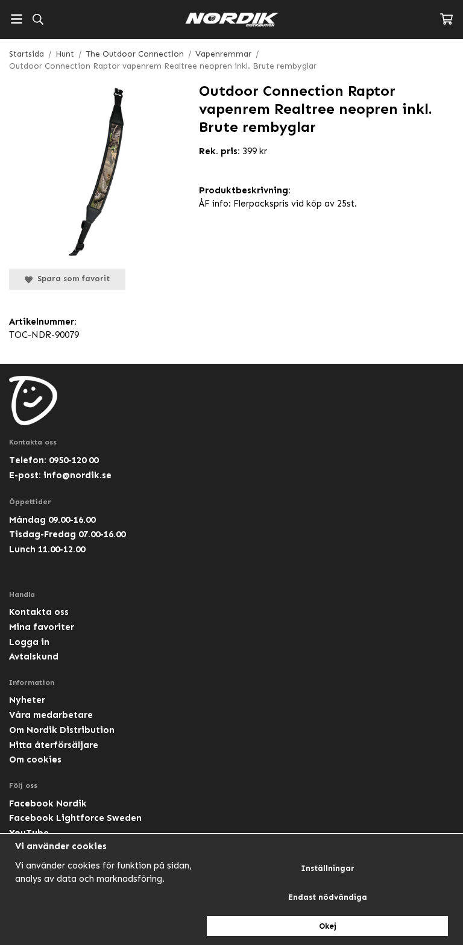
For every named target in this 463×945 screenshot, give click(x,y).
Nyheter (27, 699)
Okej (327, 926)
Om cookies (35, 759)
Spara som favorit (71, 278)
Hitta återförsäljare (53, 745)
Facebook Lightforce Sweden (75, 817)
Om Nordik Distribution (62, 730)
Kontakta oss (39, 612)
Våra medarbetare (51, 715)
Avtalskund (33, 656)
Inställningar (327, 868)
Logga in (29, 642)
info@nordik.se (77, 475)
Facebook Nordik (48, 803)
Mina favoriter (41, 627)
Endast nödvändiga (327, 897)
